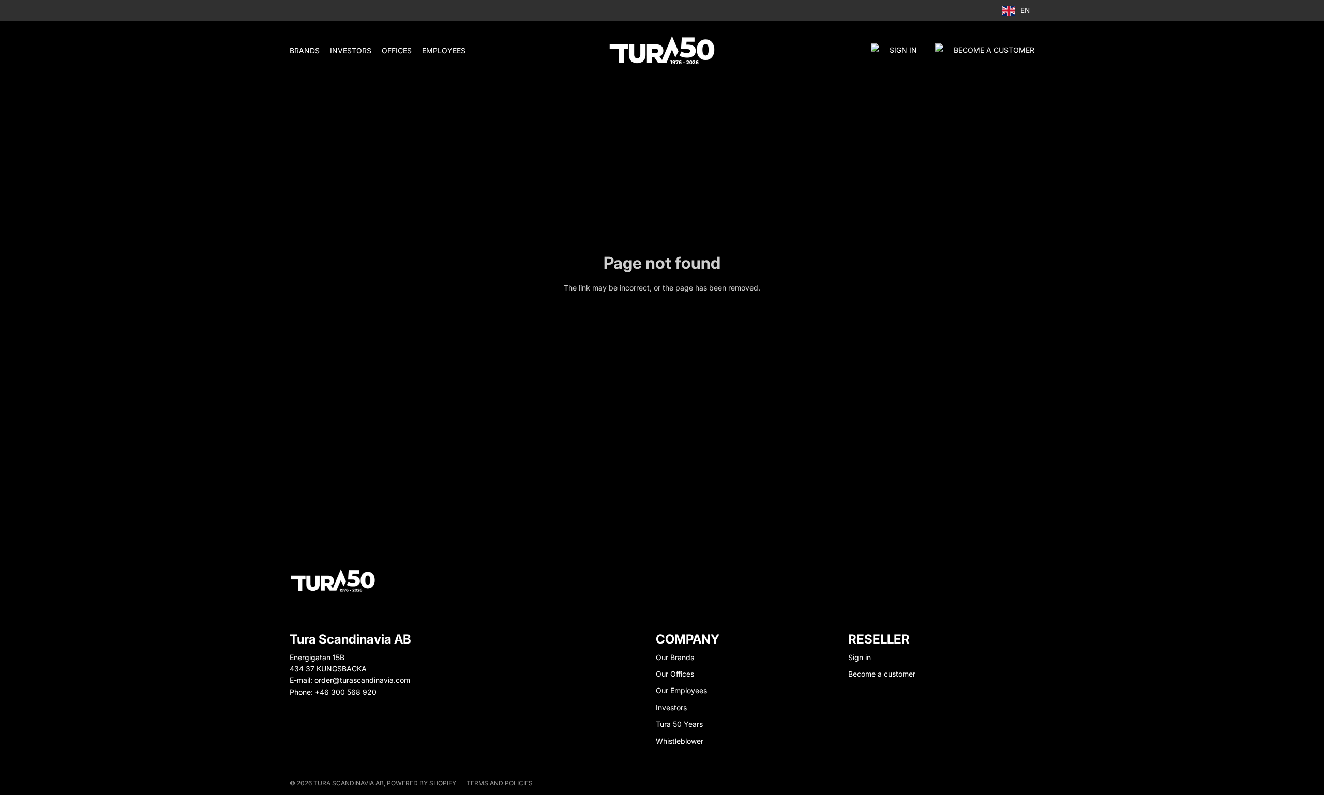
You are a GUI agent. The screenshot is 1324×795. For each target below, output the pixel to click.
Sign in (903, 49)
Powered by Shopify (421, 783)
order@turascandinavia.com (362, 680)
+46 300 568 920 (346, 691)
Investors (671, 707)
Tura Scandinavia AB (348, 783)
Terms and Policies (500, 783)
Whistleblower (679, 741)
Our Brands (675, 657)
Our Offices (675, 673)
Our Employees (681, 690)
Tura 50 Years (679, 724)
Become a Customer (994, 49)
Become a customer (881, 673)
